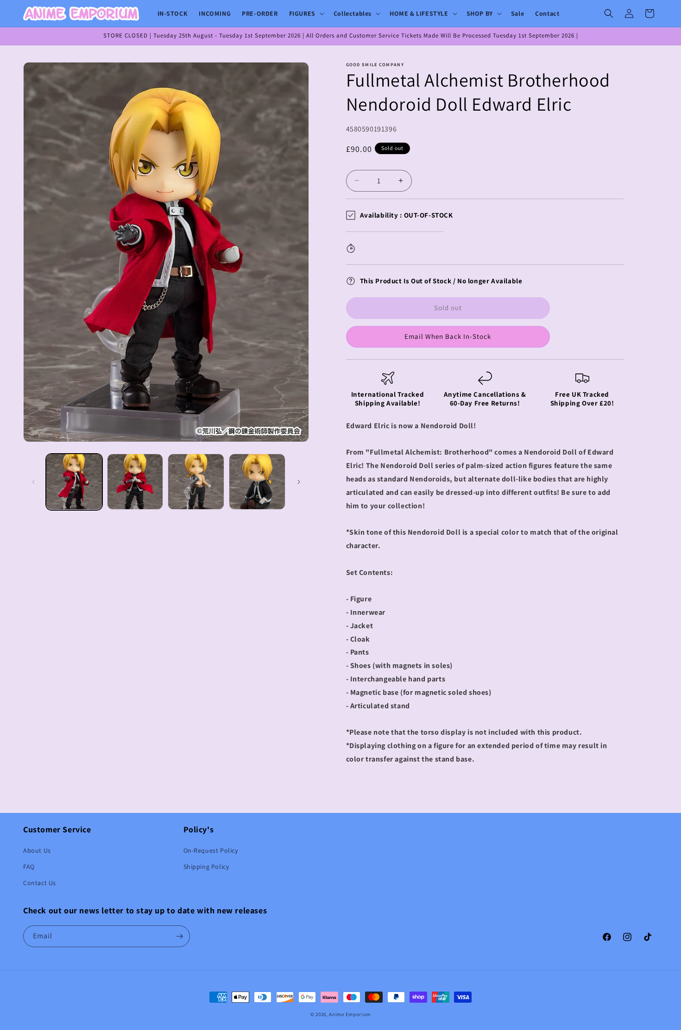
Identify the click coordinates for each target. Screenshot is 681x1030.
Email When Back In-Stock (447, 336)
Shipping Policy (206, 866)
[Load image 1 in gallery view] (74, 482)
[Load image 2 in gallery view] (135, 482)
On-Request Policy (210, 850)
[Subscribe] (179, 936)
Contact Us (39, 883)
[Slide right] (299, 482)
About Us (37, 850)
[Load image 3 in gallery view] (196, 482)
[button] (306, 13)
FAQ (29, 866)
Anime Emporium (350, 1014)
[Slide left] (33, 482)
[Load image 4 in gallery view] (257, 482)
